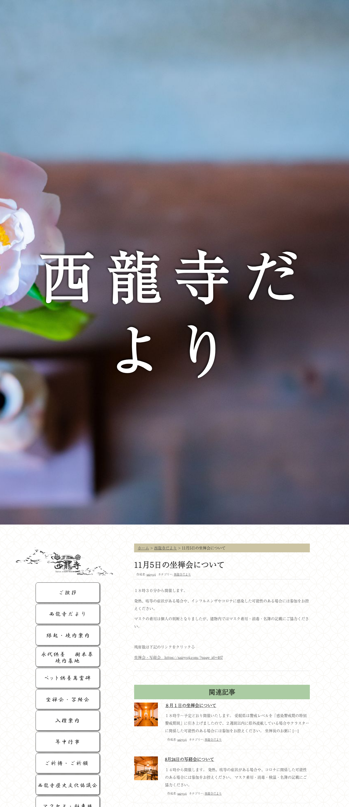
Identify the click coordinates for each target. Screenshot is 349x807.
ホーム (143, 548)
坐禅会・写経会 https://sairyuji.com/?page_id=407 (178, 657)
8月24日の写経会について (189, 759)
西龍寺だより (165, 548)
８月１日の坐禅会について (190, 705)
